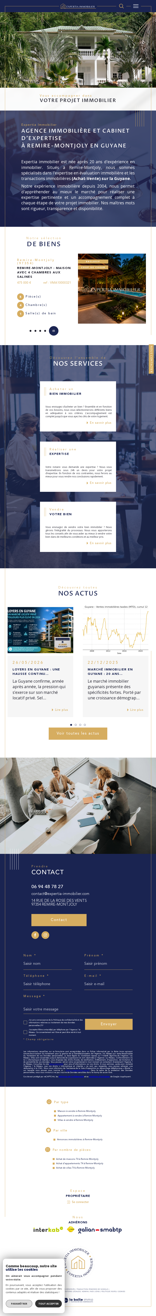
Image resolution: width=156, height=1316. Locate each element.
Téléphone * (36, 972)
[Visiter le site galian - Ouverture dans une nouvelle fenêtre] (100, 1226)
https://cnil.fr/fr (56, 1060)
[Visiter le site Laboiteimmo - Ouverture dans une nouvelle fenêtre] (78, 1300)
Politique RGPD (108, 1287)
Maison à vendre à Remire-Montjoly (77, 1107)
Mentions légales (71, 1287)
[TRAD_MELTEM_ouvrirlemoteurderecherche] (121, 6)
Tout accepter (48, 1303)
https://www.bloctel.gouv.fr (77, 1066)
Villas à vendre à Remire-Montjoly (75, 1116)
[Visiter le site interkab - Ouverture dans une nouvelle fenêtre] (48, 1225)
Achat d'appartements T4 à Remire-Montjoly (79, 1159)
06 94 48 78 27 (47, 882)
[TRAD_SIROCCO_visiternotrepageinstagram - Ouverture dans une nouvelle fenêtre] (45, 931)
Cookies (121, 1287)
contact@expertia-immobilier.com (60, 890)
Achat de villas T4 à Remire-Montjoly (75, 1164)
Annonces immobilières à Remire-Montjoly (80, 1135)
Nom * (29, 951)
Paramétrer (19, 1303)
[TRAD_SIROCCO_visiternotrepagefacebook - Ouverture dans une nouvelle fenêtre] (35, 931)
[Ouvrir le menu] (136, 6)
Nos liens (94, 1287)
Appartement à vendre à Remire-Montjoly (80, 1112)
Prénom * (94, 951)
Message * (34, 992)
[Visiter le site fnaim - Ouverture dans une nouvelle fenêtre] (70, 1225)
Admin (85, 1287)
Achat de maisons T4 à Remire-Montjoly (77, 1155)
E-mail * (93, 972)
